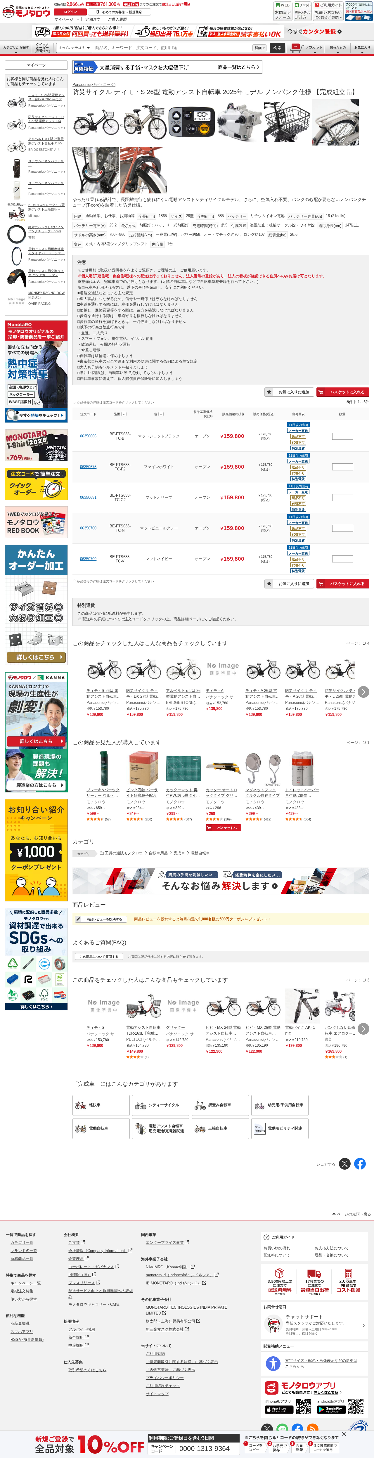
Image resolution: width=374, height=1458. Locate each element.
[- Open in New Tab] (280, 1281)
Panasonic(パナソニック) (93, 84)
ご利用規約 (155, 1353)
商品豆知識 (20, 1323)
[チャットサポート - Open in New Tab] (303, 11)
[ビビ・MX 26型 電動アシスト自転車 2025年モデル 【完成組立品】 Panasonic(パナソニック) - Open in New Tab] (262, 1006)
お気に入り (362, 47)
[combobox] (172, 48)
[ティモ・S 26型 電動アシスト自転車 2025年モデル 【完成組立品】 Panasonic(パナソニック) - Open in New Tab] (104, 670)
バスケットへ (227, 828)
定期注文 (93, 19)
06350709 (88, 559)
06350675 (88, 467)
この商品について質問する (99, 956)
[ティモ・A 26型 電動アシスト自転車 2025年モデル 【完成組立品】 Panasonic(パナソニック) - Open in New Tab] (262, 670)
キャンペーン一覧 (26, 1283)
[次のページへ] (363, 692)
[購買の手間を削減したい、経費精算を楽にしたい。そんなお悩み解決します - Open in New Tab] (220, 880)
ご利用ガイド (283, 1237)
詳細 (258, 48)
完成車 (179, 853)
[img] (27, 11)
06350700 (88, 528)
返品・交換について (332, 1255)
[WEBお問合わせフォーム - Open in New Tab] (282, 11)
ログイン (70, 11)
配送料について (277, 1255)
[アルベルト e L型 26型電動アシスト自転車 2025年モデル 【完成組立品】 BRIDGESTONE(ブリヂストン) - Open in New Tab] (183, 670)
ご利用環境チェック (163, 1385)
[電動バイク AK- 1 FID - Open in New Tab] (302, 1006)
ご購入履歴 (117, 19)
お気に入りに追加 (294, 392)
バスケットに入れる (347, 392)
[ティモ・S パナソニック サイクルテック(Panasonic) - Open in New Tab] (104, 1006)
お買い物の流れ (277, 1248)
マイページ (63, 19)
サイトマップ (157, 1394)
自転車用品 (158, 853)
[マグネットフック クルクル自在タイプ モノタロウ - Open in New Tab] (262, 769)
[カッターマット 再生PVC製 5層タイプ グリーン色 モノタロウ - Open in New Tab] (183, 769)
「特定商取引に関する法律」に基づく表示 (182, 1362)
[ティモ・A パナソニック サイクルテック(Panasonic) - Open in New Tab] (223, 670)
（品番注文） (42, 48)
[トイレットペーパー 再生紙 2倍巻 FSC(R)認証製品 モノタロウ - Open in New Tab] (302, 769)
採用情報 (71, 1321)
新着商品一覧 (22, 1258)
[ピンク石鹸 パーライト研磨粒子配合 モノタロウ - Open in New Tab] (143, 769)
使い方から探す (24, 1299)
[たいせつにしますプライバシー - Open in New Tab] (358, 1430)
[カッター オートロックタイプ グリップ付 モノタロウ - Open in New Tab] (223, 769)
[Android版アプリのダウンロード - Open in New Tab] (341, 1407)
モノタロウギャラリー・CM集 (94, 1304)
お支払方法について (332, 1248)
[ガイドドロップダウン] (328, 15)
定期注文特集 (22, 1291)
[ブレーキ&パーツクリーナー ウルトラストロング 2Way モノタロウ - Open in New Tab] (104, 769)
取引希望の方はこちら (87, 1370)
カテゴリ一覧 (22, 1242)
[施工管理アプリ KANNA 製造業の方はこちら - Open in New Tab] (36, 790)
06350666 (88, 436)
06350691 (88, 497)
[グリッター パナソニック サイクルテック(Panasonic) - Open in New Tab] (183, 1006)
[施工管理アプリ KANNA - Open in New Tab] (36, 746)
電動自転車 (200, 853)
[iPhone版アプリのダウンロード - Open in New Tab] (288, 1407)
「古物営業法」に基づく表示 (170, 1369)
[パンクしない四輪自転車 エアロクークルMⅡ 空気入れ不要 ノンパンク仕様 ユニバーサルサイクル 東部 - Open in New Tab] (342, 1006)
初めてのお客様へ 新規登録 (122, 12)
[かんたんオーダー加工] (36, 663)
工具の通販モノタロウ (124, 853)
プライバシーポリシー (165, 1378)
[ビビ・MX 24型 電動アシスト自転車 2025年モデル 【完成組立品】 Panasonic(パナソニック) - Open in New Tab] (223, 1006)
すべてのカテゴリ (71, 47)
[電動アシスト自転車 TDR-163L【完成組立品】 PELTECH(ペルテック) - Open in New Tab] (143, 1006)
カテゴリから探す (16, 47)
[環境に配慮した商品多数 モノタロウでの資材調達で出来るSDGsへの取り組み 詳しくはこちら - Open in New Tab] (36, 1008)
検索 (277, 48)
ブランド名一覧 (24, 1251)
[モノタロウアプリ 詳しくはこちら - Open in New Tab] (314, 1387)
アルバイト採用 (81, 1329)
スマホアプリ (22, 1331)
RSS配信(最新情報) (27, 1339)
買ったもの (338, 47)
